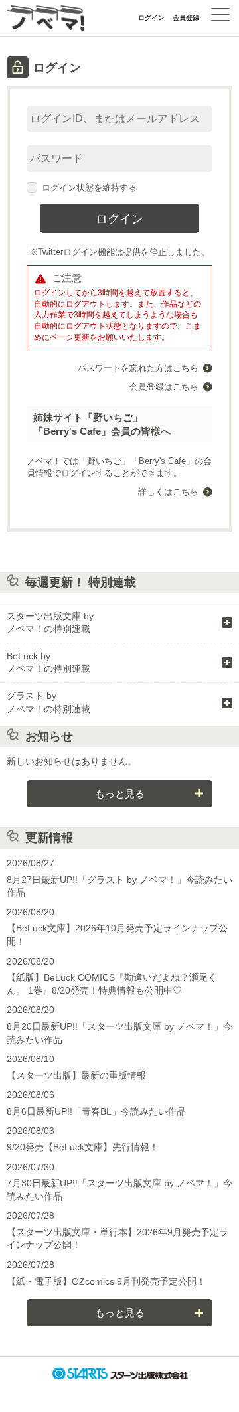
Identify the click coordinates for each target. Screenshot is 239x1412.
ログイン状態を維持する (89, 188)
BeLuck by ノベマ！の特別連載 (48, 662)
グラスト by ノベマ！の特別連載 (48, 702)
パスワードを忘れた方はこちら (138, 368)
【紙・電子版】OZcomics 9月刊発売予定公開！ (106, 1281)
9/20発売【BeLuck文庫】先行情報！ (83, 1147)
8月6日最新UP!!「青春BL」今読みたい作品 (96, 1111)
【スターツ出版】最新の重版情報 (76, 1075)
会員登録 (186, 17)
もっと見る (120, 793)
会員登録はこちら (164, 387)
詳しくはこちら (168, 492)
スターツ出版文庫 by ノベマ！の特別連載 (50, 623)
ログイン (151, 17)
